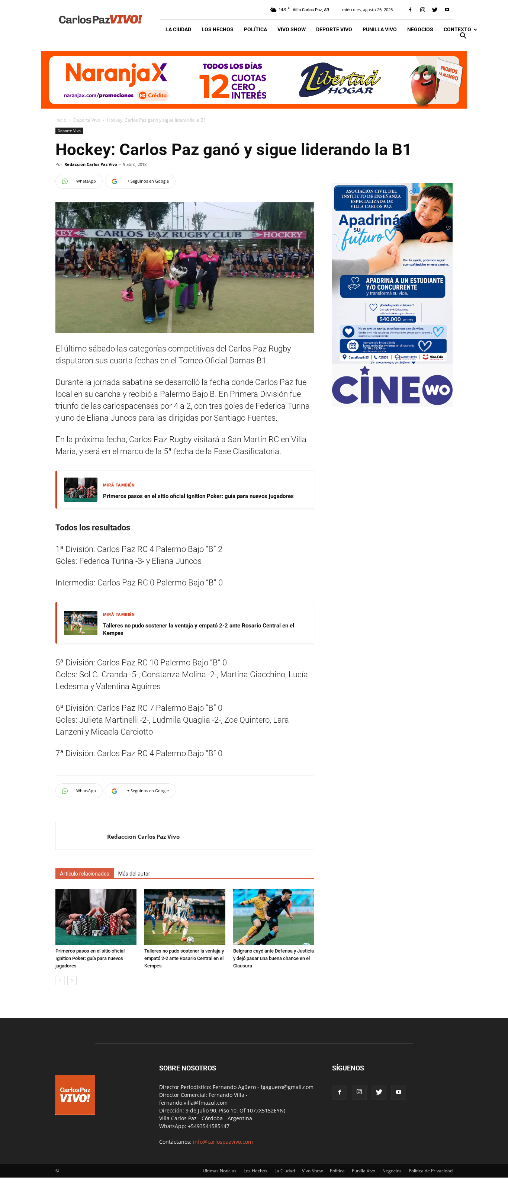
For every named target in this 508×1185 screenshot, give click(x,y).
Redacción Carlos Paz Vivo (90, 164)
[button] (463, 36)
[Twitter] (434, 9)
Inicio (60, 120)
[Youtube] (447, 9)
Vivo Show (291, 29)
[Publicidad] (254, 80)
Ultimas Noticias (220, 1171)
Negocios (420, 29)
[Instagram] (422, 9)
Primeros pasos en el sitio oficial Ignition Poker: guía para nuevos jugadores (198, 496)
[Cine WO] (392, 403)
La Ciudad (178, 29)
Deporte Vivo (334, 29)
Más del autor (134, 874)
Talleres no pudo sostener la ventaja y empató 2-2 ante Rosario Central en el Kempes (198, 629)
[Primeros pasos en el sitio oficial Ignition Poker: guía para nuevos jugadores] (95, 917)
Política (255, 29)
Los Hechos (218, 29)
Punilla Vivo (380, 29)
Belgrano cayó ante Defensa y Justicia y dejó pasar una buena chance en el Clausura (273, 958)
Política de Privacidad (431, 1171)
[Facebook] (410, 9)
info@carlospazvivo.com (223, 1141)
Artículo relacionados (84, 874)
